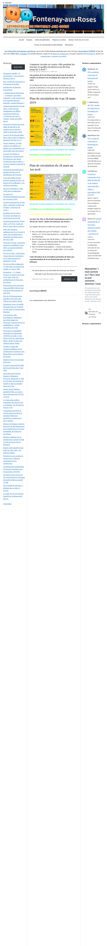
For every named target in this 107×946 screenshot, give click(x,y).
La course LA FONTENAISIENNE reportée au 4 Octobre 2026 (14, 196)
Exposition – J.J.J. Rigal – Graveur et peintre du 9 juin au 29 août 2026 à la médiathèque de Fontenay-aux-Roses (13, 277)
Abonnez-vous (69, 279)
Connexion (7, 504)
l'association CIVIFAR (86, 51)
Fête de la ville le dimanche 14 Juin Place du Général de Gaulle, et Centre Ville (13, 266)
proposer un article (58, 56)
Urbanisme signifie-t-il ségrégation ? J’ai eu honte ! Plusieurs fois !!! (13, 76)
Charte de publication (42, 40)
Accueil (21, 40)
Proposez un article (59, 40)
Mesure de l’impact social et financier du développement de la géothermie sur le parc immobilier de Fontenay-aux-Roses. (14, 429)
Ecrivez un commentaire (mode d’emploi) (48, 45)
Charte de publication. (60, 54)
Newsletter (69, 45)
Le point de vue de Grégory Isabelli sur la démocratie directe (13, 496)
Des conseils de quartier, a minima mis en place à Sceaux (13, 488)
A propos (29, 40)
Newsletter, (91, 54)
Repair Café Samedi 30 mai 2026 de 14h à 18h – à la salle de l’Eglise (13, 450)
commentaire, (45, 56)
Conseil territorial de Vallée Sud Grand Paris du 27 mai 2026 (13, 368)
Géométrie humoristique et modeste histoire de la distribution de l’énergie (13, 172)
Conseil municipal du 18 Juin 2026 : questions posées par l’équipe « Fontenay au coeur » (94, 227)
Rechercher (7, 63)
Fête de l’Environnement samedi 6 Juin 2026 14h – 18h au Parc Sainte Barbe (12, 298)
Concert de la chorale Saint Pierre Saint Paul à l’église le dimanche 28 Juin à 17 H (14, 137)
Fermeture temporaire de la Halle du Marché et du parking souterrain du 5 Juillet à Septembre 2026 (94, 183)
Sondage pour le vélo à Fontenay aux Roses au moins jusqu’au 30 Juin (11, 215)
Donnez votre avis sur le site (78, 40)
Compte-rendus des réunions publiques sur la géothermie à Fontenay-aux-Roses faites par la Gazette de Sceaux (14, 351)
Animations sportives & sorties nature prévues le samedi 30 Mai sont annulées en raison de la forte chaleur (12, 415)
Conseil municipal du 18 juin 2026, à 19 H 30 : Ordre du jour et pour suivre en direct (14, 223)
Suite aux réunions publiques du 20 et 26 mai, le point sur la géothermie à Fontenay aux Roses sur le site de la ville (14, 234)
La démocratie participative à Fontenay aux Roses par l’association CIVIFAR (13, 469)
